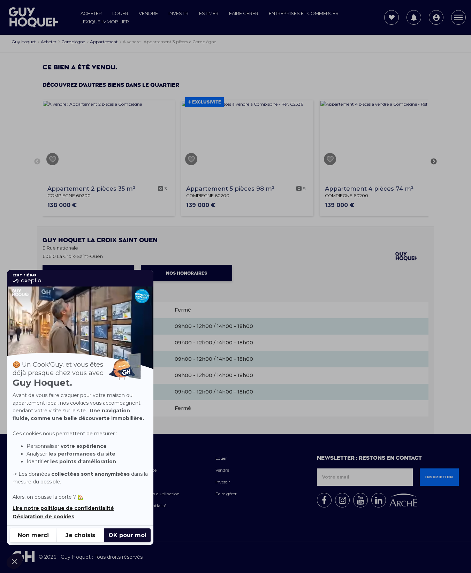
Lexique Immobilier (105, 21)
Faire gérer (243, 13)
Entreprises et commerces (304, 13)
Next (433, 161)
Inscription (439, 477)
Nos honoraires (186, 273)
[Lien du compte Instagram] (342, 500)
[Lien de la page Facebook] (324, 500)
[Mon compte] (436, 17)
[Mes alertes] (414, 17)
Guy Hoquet (100, 240)
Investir (178, 13)
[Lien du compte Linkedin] (378, 500)
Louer (120, 13)
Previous (37, 161)
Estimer (209, 13)
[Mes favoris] (391, 17)
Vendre (148, 13)
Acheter (91, 13)
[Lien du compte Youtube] (360, 500)
